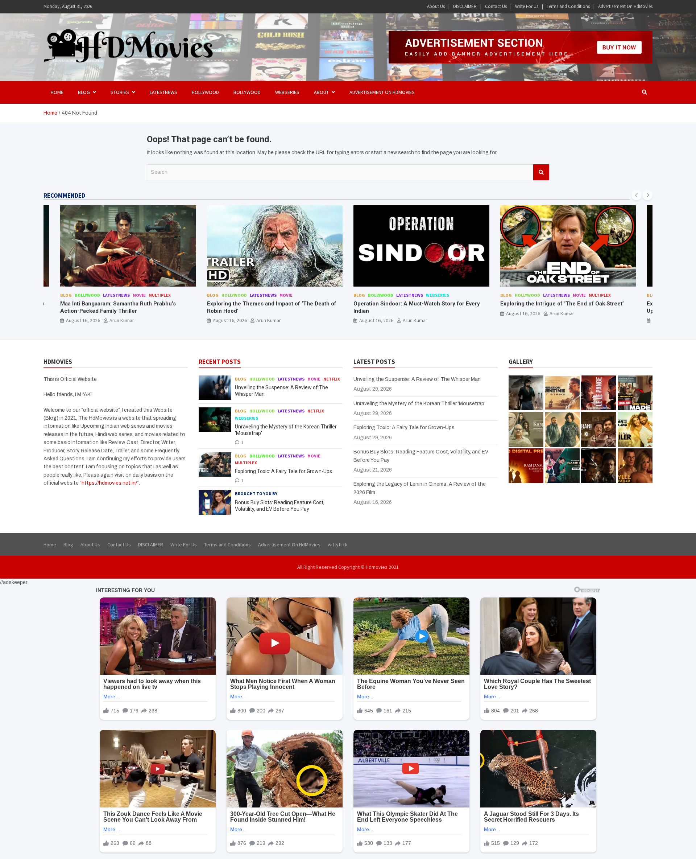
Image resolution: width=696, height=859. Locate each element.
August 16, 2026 (83, 320)
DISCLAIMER (465, 6)
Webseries (287, 92)
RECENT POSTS (220, 362)
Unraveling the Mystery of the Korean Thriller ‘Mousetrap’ (419, 403)
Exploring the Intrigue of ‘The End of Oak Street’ (415, 303)
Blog (66, 295)
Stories (120, 92)
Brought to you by (256, 493)
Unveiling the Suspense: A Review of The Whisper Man (417, 379)
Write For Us (526, 6)
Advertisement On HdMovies (625, 6)
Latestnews (163, 92)
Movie (139, 295)
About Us (436, 6)
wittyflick (338, 544)
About (321, 92)
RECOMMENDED (64, 196)
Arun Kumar (122, 320)
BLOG (84, 92)
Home (57, 92)
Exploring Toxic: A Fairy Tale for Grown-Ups (283, 471)
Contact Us (496, 6)
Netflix (331, 379)
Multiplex (453, 295)
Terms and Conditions (568, 6)
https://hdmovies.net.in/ (109, 483)
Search (541, 172)
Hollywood (205, 92)
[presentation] (636, 195)
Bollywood (247, 92)
